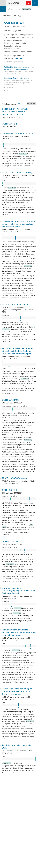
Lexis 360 (14, 3)
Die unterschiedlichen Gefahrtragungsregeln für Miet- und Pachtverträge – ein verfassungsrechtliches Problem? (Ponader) (18, 590)
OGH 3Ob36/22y (14, 22)
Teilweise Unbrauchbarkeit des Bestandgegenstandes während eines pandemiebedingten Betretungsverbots (19, 632)
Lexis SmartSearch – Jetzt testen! (16, 78)
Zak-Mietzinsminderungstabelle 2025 (17, 746)
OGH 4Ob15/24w (10, 541)
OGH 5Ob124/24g (10, 400)
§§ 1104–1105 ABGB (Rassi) (15, 304)
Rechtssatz (9, 85)
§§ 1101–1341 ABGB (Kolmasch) (17, 172)
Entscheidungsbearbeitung (14, 62)
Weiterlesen (20, 58)
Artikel (7, 91)
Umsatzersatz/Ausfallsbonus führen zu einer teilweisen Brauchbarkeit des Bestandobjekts (18, 224)
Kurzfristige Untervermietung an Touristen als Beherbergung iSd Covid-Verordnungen (17, 691)
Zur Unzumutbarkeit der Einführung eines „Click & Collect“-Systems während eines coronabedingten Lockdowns (18, 351)
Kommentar (9, 88)
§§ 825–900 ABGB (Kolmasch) (15, 478)
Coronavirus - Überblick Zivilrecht (17, 133)
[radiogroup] (21, 103)
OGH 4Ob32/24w (10, 490)
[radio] (18, 103)
